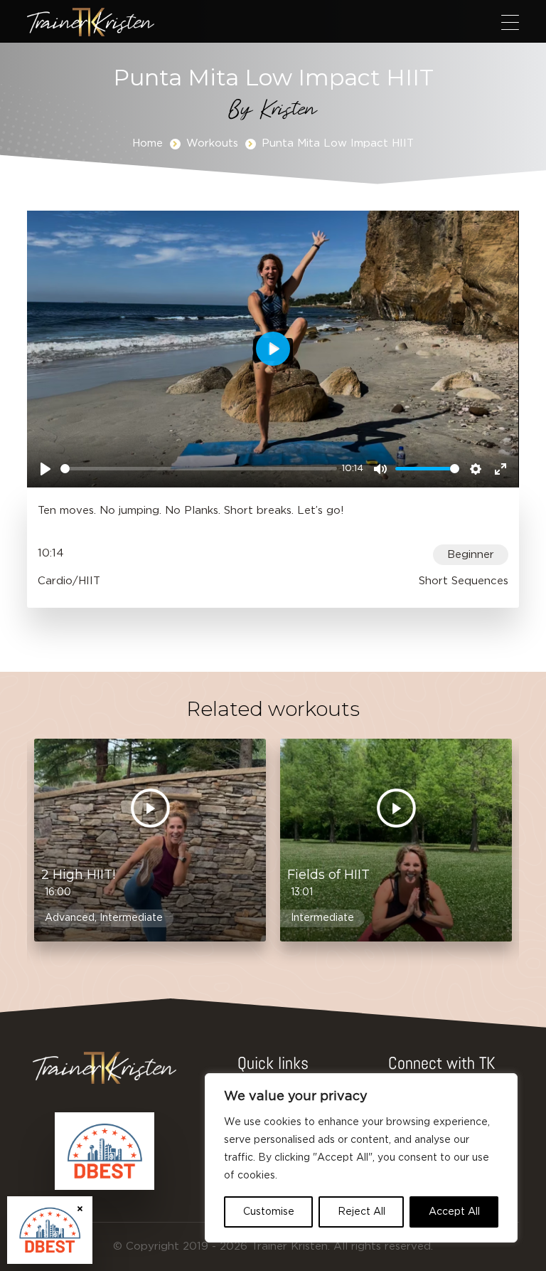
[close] (80, 1208)
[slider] (198, 468)
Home (147, 143)
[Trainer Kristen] (90, 22)
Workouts (212, 143)
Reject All (361, 1212)
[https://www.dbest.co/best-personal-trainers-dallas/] (104, 1151)
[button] (510, 22)
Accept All (454, 1212)
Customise (268, 1212)
